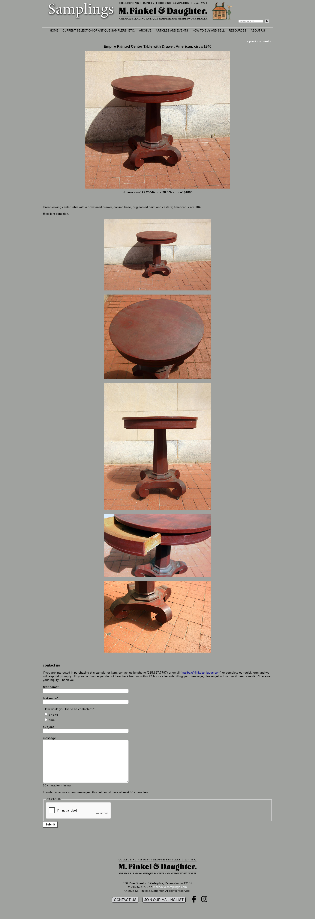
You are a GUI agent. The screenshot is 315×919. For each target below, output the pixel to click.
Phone (53, 714)
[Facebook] (194, 900)
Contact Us (125, 900)
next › (267, 41)
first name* (50, 687)
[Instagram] (204, 900)
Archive (145, 30)
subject (48, 727)
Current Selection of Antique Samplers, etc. (99, 30)
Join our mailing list (164, 900)
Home (54, 30)
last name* (50, 698)
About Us (258, 30)
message (49, 738)
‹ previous (254, 41)
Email (52, 720)
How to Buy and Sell (208, 30)
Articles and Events (172, 30)
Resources (237, 30)
